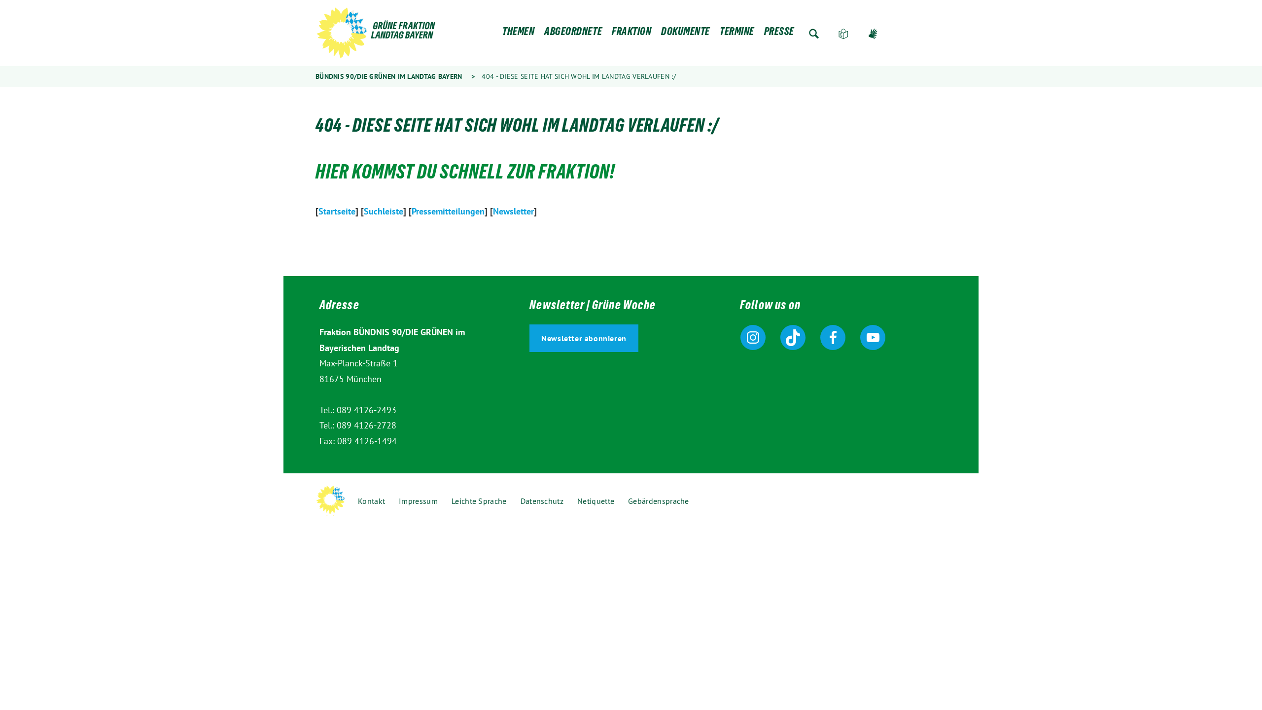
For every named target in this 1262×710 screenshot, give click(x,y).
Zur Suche (814, 34)
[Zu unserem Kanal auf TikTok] (793, 337)
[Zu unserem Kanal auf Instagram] (753, 337)
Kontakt (371, 501)
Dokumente (685, 34)
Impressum (418, 501)
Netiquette (595, 501)
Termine (737, 34)
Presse (779, 34)
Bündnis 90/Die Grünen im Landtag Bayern (389, 76)
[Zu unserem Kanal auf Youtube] (873, 337)
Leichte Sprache (843, 34)
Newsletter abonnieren (584, 338)
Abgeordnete (573, 34)
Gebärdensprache (873, 34)
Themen (518, 34)
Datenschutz (542, 501)
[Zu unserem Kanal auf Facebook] (833, 337)
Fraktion (631, 34)
